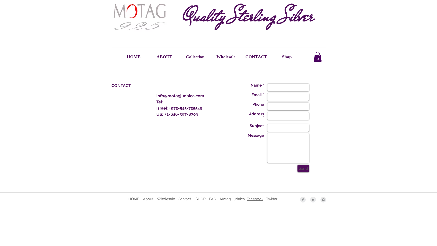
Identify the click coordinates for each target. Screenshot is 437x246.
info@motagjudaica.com (180, 95)
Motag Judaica (232, 199)
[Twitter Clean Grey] (313, 199)
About (148, 199)
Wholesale (166, 199)
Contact (184, 199)
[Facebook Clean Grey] (303, 199)
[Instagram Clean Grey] (323, 199)
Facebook (255, 199)
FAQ (214, 199)
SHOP (201, 199)
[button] (318, 57)
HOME (133, 199)
